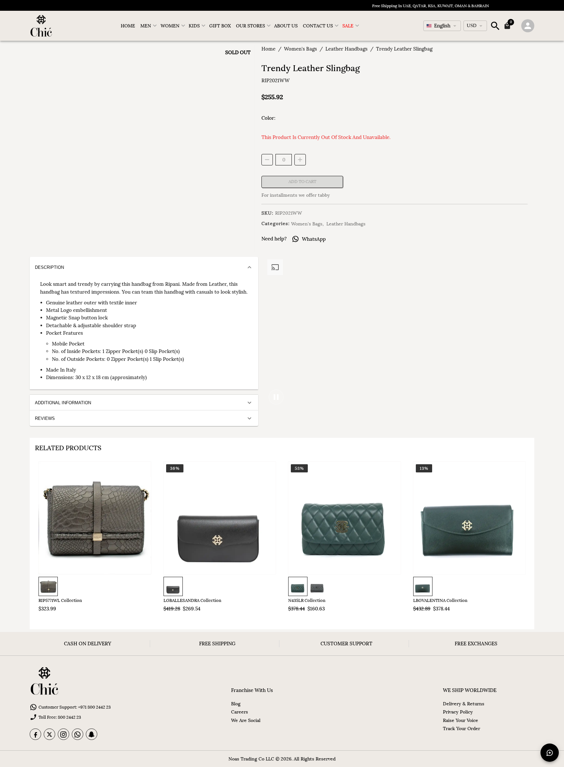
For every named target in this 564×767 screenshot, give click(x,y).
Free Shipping (217, 643)
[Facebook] (35, 734)
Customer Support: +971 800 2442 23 (75, 707)
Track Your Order (461, 728)
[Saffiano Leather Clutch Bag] (220, 518)
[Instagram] (63, 734)
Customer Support (346, 643)
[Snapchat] (91, 734)
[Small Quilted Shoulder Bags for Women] (344, 518)
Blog (236, 704)
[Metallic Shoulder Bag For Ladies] (95, 518)
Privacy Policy (458, 712)
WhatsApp (314, 239)
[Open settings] (527, 25)
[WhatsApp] (77, 734)
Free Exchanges (476, 643)
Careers (239, 712)
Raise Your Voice (460, 720)
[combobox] (442, 26)
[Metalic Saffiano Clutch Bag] (469, 518)
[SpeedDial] (549, 753)
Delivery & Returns (463, 704)
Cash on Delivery (87, 643)
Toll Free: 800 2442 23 (60, 717)
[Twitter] (49, 734)
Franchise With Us (252, 690)
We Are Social (245, 720)
